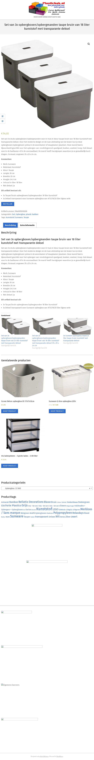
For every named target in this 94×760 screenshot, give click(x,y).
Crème (59, 502)
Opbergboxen (40, 513)
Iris (24, 510)
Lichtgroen (76, 510)
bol (13, 214)
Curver (64, 502)
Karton (28, 509)
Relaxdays (78, 512)
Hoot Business (44, 756)
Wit (58, 516)
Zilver (68, 516)
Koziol (34, 510)
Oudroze (50, 513)
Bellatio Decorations (30, 502)
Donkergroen (84, 502)
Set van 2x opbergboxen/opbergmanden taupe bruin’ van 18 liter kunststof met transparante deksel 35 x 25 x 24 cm (45, 341)
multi (32, 513)
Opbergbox (20, 214)
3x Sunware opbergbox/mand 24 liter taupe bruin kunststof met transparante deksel (76, 338)
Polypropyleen (62, 512)
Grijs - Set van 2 (33, 506)
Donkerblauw (72, 502)
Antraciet (5, 502)
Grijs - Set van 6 (54, 506)
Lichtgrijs (69, 510)
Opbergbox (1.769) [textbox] (46, 488)
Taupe (26, 217)
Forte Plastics (13, 505)
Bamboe (13, 502)
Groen (63, 505)
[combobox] (47, 488)
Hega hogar (70, 506)
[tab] (10, 225)
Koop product (9, 411)
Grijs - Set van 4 (44, 506)
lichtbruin (62, 510)
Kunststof (10, 217)
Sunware (19, 217)
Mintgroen (25, 513)
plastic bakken (32, 214)
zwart (74, 516)
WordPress (59, 756)
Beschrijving (10, 225)
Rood (86, 513)
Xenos (62, 517)
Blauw (47, 502)
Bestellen (7, 204)
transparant (41, 516)
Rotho (3, 517)
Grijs (25, 505)
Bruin (54, 502)
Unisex (52, 516)
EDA (3, 505)
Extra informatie (27, 225)
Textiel (32, 517)
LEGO (55, 509)
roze (8, 516)
